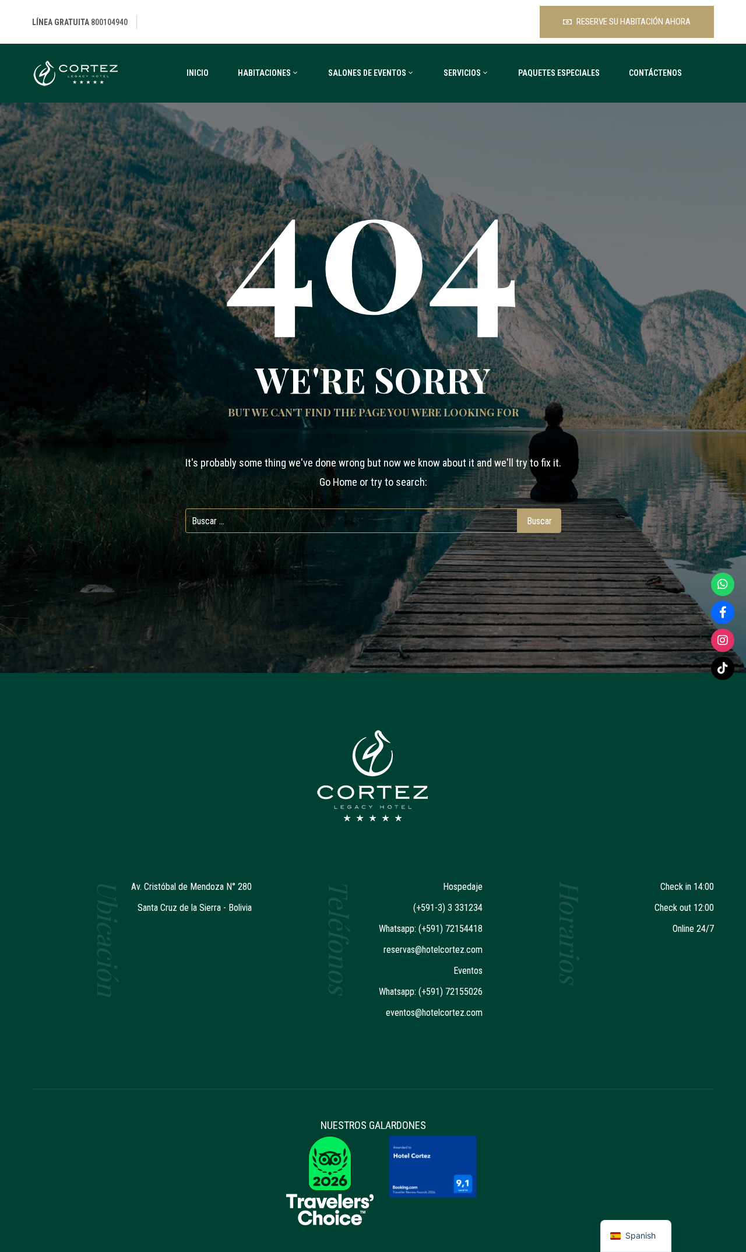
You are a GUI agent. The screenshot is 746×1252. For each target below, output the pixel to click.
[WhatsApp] (722, 584)
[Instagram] (722, 640)
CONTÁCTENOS (655, 73)
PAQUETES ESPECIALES (559, 73)
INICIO (197, 73)
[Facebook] (722, 612)
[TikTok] (722, 668)
